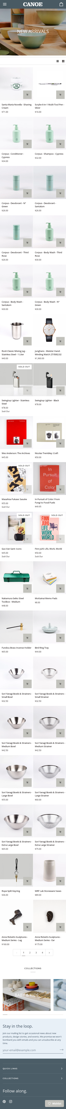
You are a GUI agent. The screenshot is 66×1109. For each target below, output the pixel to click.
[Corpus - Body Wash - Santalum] (16, 281)
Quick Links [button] (10, 1068)
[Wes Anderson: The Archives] (16, 432)
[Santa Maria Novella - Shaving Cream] (16, 83)
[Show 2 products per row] (63, 61)
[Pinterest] (4, 1101)
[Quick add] (27, 588)
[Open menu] (8, 4)
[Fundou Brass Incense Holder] (16, 626)
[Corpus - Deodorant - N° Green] (16, 182)
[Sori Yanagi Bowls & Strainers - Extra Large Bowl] (16, 821)
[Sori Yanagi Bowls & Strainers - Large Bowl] (16, 771)
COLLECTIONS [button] (10, 1078)
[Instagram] (10, 1101)
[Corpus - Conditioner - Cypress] (16, 133)
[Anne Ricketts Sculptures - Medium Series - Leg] (16, 916)
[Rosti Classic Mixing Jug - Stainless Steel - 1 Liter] (16, 330)
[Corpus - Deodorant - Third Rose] (16, 231)
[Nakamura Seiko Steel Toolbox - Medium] (16, 577)
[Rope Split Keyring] (16, 870)
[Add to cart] (27, 94)
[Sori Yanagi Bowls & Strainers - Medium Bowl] (16, 722)
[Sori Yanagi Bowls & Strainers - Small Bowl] (16, 673)
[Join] (60, 1049)
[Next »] (49, 952)
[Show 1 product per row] (57, 61)
